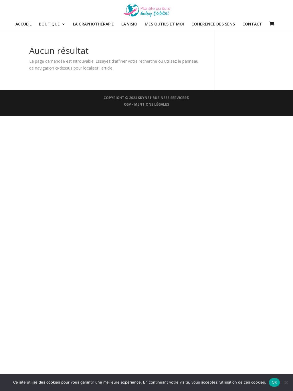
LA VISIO (129, 24)
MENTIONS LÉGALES (151, 104)
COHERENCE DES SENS (213, 24)
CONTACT (252, 24)
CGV (127, 104)
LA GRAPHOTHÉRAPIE (93, 24)
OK (274, 382)
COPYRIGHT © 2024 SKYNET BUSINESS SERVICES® (146, 97)
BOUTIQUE (49, 24)
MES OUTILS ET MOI (164, 24)
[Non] (286, 382)
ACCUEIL (23, 24)
